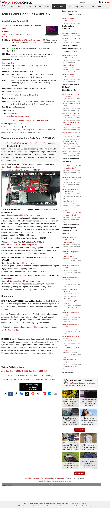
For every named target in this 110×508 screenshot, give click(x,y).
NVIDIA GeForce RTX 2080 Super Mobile (26, 40)
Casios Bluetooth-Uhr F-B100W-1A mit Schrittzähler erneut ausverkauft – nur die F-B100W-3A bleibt (70, 421)
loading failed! (7, 485)
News (20, 6)
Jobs (100, 6)
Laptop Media (12, 167)
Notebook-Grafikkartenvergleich (46, 327)
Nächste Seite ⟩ (79, 430)
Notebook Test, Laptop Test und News (38, 478)
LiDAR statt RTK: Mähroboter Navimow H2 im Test (70, 466)
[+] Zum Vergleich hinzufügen (24, 120)
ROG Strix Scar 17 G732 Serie (36, 371)
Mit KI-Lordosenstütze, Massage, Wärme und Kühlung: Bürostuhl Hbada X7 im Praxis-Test (70, 446)
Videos (28, 6)
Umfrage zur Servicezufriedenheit (81, 383)
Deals (83, 6)
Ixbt (8, 263)
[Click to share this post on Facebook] (10, 394)
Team (36, 503)
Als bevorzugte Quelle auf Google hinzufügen (32, 387)
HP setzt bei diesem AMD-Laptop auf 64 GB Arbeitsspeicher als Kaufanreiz (89, 402)
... (107, 6)
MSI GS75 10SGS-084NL (71, 33)
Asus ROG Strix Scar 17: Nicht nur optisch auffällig (32, 375)
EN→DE (23, 215)
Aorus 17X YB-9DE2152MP (71, 151)
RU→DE (18, 244)
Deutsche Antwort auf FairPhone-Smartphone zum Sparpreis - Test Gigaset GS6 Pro (89, 464)
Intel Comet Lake (8, 37)
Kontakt (53, 503)
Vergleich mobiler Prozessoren (13, 353)
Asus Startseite (12, 113)
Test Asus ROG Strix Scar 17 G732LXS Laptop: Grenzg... (35, 379)
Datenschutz (44, 503)
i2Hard (9, 244)
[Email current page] (55, 394)
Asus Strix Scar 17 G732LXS (12, 371)
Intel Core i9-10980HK (9, 34)
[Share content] (5, 393)
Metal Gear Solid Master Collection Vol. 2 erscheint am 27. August (70, 402)
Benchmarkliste (13, 330)
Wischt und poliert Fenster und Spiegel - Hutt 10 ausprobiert (89, 447)
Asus (62, 478)
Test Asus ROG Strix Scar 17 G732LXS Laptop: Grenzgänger (30, 143)
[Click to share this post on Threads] (16, 394)
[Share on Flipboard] (44, 394)
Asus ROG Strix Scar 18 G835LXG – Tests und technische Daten (70, 240)
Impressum (28, 503)
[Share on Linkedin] (50, 394)
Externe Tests (59, 6)
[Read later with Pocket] (39, 394)
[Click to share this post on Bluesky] (22, 394)
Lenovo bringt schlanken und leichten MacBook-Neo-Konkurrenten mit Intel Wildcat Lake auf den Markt (89, 421)
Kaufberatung (72, 6)
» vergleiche (42, 120)
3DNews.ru (11, 281)
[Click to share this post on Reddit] (33, 394)
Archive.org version (27, 167)
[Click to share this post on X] (27, 394)
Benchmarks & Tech (42, 6)
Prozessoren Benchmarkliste (42, 353)
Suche (91, 6)
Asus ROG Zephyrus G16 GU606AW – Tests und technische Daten (71, 254)
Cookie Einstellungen (65, 503)
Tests (12, 6)
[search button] (100, 2)
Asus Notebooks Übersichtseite (18, 116)
